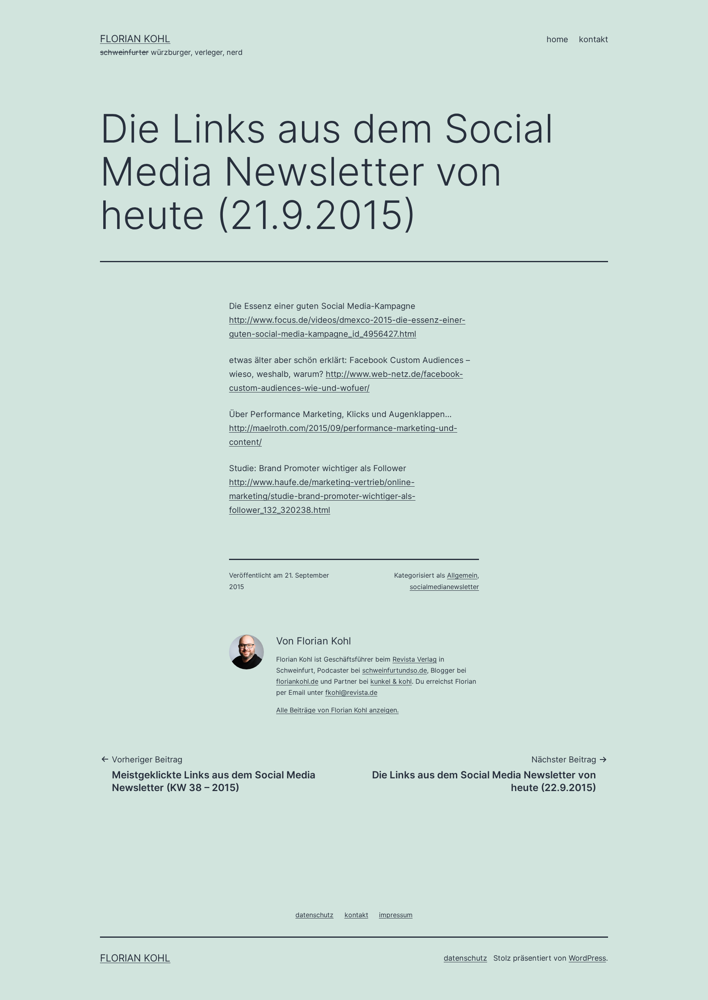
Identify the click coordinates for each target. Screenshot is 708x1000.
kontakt (593, 39)
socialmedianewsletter (444, 587)
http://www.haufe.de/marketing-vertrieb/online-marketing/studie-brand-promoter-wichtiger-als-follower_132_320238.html (322, 496)
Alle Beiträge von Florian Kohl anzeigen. (337, 710)
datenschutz (465, 958)
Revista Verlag (415, 659)
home (557, 39)
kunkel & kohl (391, 681)
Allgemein (462, 575)
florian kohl (135, 39)
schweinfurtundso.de (394, 670)
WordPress (587, 958)
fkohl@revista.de (351, 692)
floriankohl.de (297, 681)
